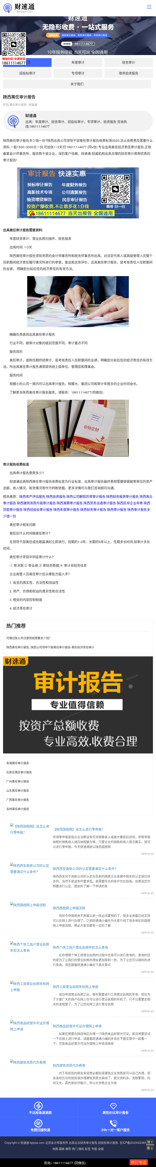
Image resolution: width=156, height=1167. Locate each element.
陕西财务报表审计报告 (122, 496)
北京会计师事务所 (56, 1142)
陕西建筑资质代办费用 (69, 1065)
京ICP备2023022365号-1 (136, 1142)
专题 (94, 1149)
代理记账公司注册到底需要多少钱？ (29, 638)
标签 (88, 1149)
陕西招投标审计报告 (38, 509)
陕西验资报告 (56, 496)
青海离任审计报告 (17, 763)
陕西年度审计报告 (66, 509)
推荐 (68, 1149)
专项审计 (78, 73)
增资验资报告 (128, 73)
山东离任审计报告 (17, 790)
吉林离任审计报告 (17, 809)
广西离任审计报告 (17, 800)
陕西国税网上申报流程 (69, 908)
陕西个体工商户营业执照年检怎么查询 (80, 947)
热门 (75, 1149)
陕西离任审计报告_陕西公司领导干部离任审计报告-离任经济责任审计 (50, 647)
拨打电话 (138, 1162)
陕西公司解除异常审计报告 (85, 496)
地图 (55, 1149)
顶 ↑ (150, 1142)
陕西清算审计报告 (70, 503)
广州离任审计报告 (17, 781)
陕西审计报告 (117, 509)
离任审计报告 (18, 104)
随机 (81, 1149)
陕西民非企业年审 (130, 503)
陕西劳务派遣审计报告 (99, 503)
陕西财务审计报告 (93, 509)
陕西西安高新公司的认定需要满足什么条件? (84, 868)
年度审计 (78, 62)
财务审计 (128, 62)
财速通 (33, 104)
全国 (101, 1149)
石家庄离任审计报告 (19, 772)
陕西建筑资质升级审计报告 (36, 503)
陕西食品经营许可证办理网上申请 (77, 1026)
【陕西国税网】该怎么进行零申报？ (79, 829)
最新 (62, 1149)
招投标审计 (27, 73)
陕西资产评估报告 (32, 496)
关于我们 (76, 84)
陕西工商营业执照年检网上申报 (75, 986)
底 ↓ (150, 1148)
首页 (27, 62)
